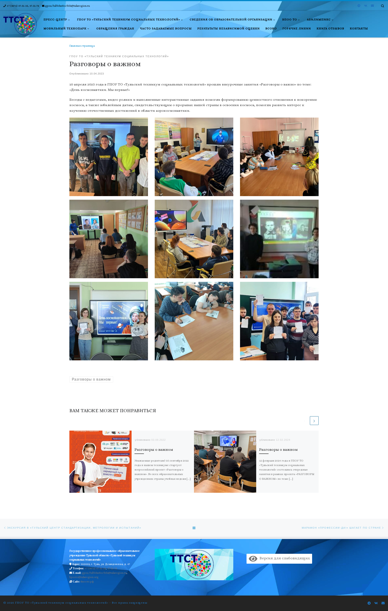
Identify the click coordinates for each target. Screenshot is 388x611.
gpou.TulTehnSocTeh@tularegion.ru (104, 572)
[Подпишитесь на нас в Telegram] (358, 6)
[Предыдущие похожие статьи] (304, 420)
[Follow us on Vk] (365, 6)
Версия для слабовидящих (284, 558)
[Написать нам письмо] (372, 6)
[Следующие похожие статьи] (314, 420)
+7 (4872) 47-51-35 (95, 568)
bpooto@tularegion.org (84, 577)
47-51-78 (112, 568)
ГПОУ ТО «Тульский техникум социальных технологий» (61, 602)
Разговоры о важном (153, 449)
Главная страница (82, 45)
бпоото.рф (87, 581)
